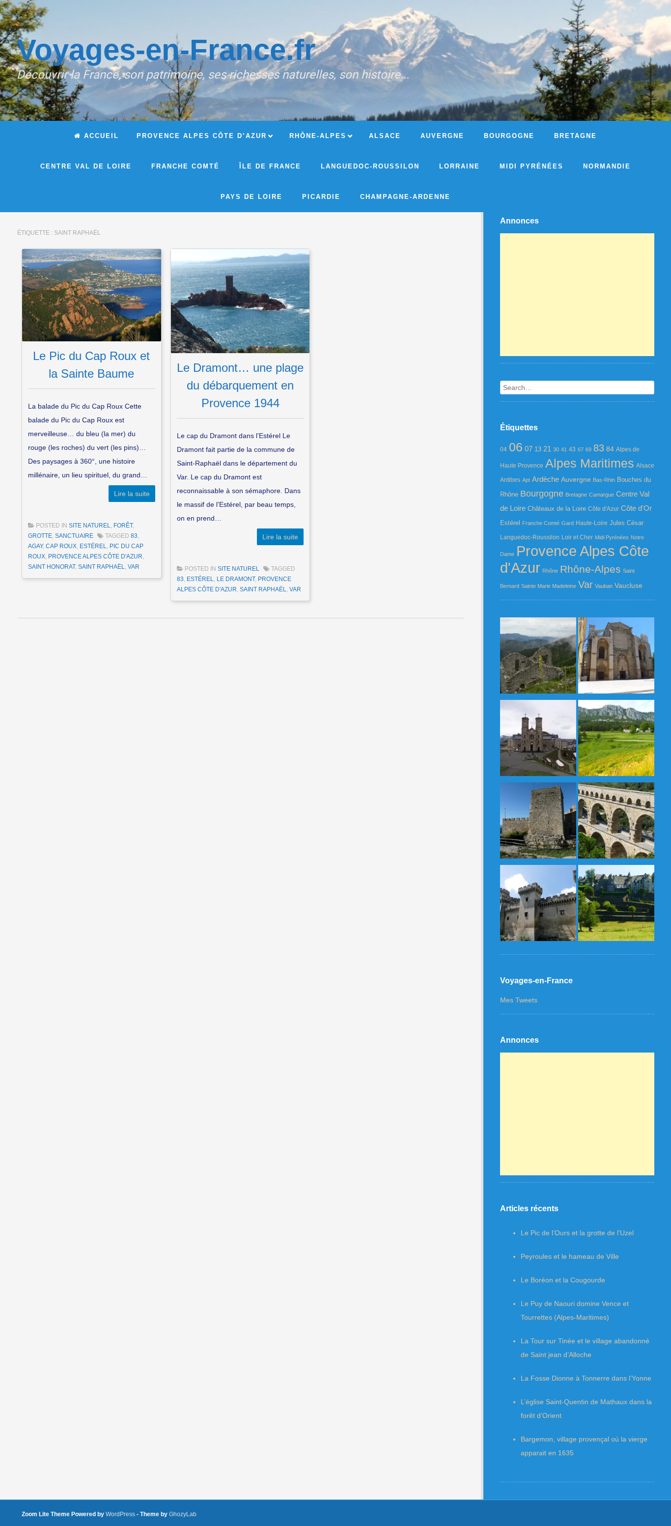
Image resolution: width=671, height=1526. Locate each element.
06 (516, 447)
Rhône (550, 571)
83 (134, 535)
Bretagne (576, 495)
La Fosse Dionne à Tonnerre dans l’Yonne (586, 1378)
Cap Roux (61, 546)
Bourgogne (541, 494)
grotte (40, 535)
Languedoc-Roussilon (529, 537)
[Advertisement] (577, 294)
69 (588, 449)
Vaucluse (629, 585)
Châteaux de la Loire (557, 508)
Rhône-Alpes (590, 569)
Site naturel (90, 525)
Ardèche (545, 479)
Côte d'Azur (603, 508)
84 (610, 449)
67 (581, 449)
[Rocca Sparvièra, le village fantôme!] (538, 657)
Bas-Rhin (604, 480)
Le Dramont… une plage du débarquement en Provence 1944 (240, 385)
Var (134, 566)
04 (503, 449)
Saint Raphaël (101, 566)
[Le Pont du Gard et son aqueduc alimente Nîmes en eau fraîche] (616, 822)
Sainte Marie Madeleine (548, 586)
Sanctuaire (74, 535)
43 (572, 449)
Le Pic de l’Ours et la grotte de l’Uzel (577, 1233)
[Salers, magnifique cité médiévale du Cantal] (616, 905)
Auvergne (576, 479)
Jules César (626, 523)
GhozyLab (182, 1514)
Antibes (510, 479)
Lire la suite (132, 494)
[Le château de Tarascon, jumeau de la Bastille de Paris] (538, 905)
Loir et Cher (577, 537)
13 (537, 449)
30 (556, 449)
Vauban (604, 586)
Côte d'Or (636, 508)
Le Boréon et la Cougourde (563, 1280)
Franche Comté (540, 523)
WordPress (120, 1514)
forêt (123, 525)
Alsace (645, 465)
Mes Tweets (518, 1000)
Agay (35, 546)
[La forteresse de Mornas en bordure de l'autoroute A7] (538, 822)
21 (547, 449)
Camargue (601, 495)
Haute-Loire (592, 523)
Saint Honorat (51, 566)
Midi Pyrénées (612, 537)
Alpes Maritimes (589, 463)
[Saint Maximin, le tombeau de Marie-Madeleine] (616, 657)
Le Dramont (236, 579)
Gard (567, 523)
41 (564, 449)
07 (528, 448)
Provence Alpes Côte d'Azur (95, 556)
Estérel (93, 546)
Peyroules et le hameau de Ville (570, 1256)
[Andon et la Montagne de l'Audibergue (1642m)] (616, 740)
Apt (526, 480)
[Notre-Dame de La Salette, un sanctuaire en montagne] (538, 740)
